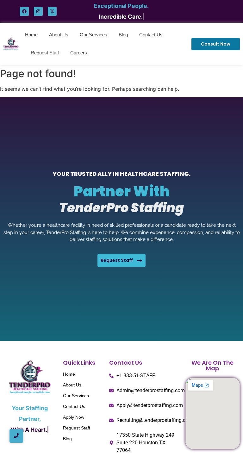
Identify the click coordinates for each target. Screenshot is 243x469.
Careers (78, 52)
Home (31, 34)
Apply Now (73, 417)
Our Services (93, 34)
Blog (123, 34)
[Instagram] (38, 11)
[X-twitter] (52, 11)
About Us (58, 34)
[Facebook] (24, 11)
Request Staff (45, 52)
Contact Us (151, 34)
